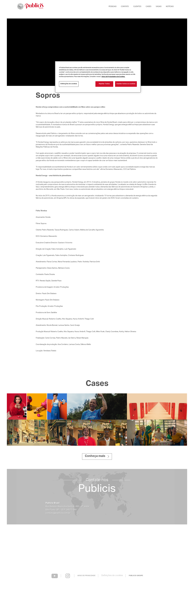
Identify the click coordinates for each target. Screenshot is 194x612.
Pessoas (112, 6)
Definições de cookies (112, 575)
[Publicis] (30, 6)
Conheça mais (95, 456)
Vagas (158, 6)
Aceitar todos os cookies (126, 84)
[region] (98, 76)
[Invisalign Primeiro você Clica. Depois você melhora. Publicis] (97, 406)
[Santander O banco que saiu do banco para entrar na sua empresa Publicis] (157, 406)
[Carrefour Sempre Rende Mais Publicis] (157, 433)
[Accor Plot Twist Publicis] (97, 433)
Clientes (137, 6)
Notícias (170, 6)
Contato (125, 6)
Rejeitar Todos (104, 84)
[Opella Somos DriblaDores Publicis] (37, 433)
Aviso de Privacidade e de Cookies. (113, 76)
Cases (148, 6)
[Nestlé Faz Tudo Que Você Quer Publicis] (37, 406)
